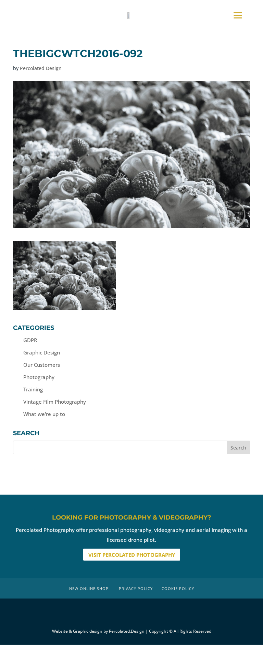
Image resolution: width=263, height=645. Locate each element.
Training (33, 389)
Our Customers (41, 364)
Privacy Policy (136, 588)
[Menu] (237, 14)
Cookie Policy (178, 588)
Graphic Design (41, 352)
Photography (38, 377)
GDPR (30, 340)
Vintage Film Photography (54, 401)
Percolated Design (41, 68)
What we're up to (44, 414)
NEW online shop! (89, 588)
